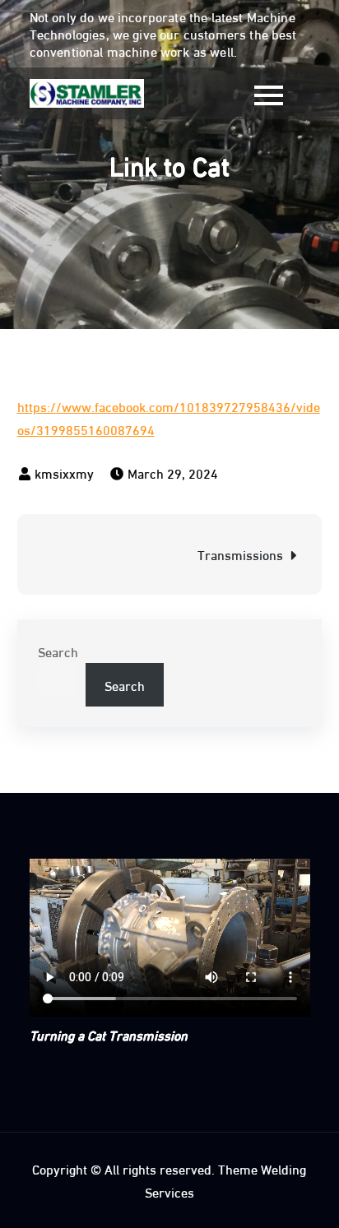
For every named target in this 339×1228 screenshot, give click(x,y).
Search (58, 651)
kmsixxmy (64, 472)
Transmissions (240, 553)
